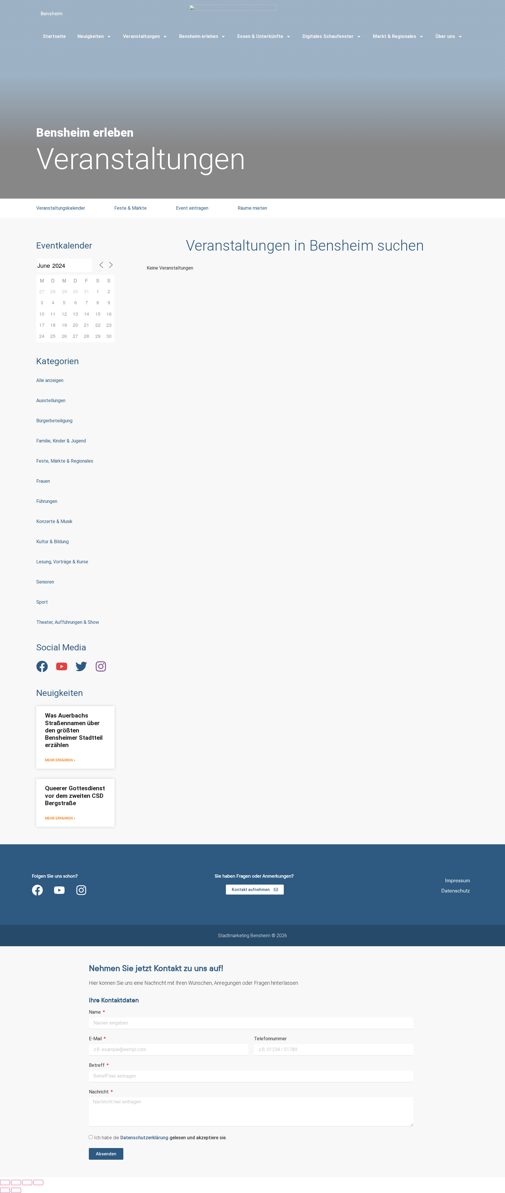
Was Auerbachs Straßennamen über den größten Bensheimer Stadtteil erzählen (74, 730)
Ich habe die (160, 1137)
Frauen (43, 481)
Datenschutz (455, 891)
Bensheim (52, 13)
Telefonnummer (270, 1038)
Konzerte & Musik (54, 521)
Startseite (54, 36)
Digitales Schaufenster (328, 36)
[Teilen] (27, 1182)
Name (95, 1012)
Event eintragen (192, 208)
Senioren (45, 582)
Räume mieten (252, 208)
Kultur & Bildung (52, 541)
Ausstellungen (50, 400)
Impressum (457, 881)
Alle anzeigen (49, 380)
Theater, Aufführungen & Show (67, 622)
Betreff (97, 1065)
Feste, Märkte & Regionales (64, 461)
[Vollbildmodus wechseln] (16, 1182)
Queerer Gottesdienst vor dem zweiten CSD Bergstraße (75, 795)
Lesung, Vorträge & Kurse (62, 562)
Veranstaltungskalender (60, 208)
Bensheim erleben (198, 36)
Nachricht (99, 1092)
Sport (42, 602)
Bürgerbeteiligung (54, 420)
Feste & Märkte (130, 208)
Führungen (46, 501)
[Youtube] (59, 890)
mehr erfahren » (60, 760)
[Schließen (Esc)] (38, 1182)
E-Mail (96, 1038)
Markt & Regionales (394, 36)
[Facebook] (37, 890)
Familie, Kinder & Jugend (61, 441)
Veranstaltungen (141, 36)
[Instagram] (81, 890)
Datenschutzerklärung (145, 1137)
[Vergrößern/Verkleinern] (5, 1182)
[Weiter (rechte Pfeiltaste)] (16, 1190)
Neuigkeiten (90, 36)
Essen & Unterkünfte (260, 36)
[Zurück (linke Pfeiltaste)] (5, 1190)
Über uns (445, 36)
